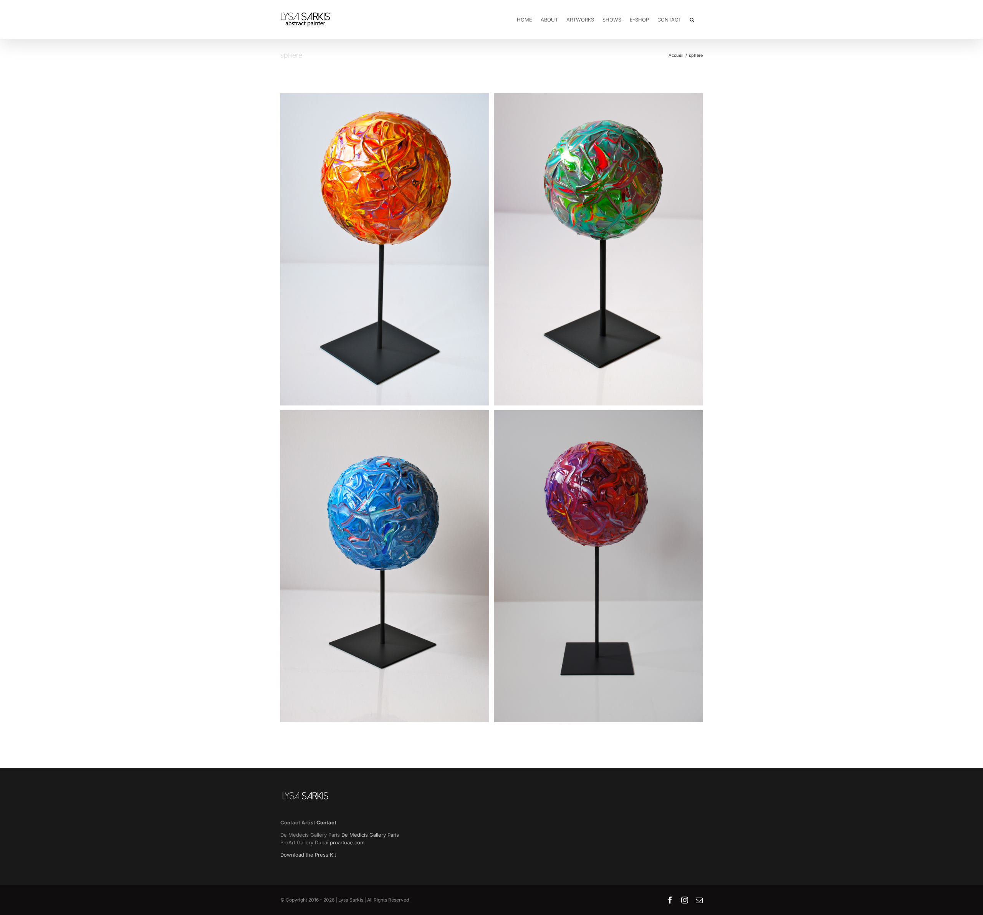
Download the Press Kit (308, 855)
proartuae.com (347, 842)
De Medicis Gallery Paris (370, 835)
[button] (692, 19)
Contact (326, 822)
